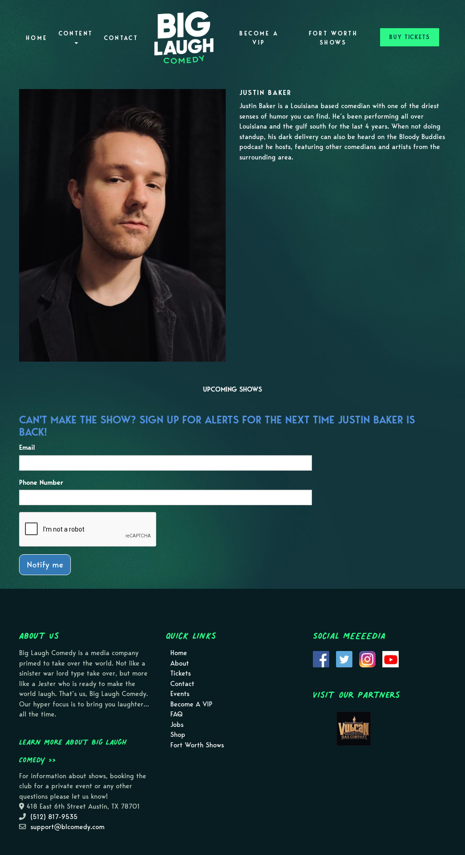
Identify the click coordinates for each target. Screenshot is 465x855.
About (179, 663)
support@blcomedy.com (67, 827)
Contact (121, 38)
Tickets (180, 673)
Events (179, 694)
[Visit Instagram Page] (367, 659)
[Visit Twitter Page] (344, 659)
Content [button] (76, 33)
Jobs (176, 725)
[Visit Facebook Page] (321, 659)
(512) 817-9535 (54, 817)
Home (36, 38)
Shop (177, 735)
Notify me (45, 564)
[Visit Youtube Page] (390, 659)
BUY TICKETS (409, 37)
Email (27, 447)
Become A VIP (258, 38)
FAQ (176, 714)
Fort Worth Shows (333, 38)
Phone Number (41, 482)
